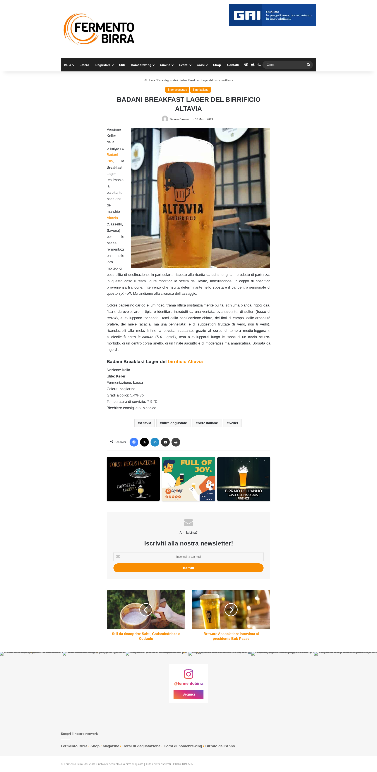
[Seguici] (188, 676)
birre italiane (208, 423)
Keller (233, 423)
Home (151, 80)
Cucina (165, 65)
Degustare (103, 65)
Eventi (183, 65)
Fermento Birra (74, 746)
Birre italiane (200, 89)
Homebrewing (141, 65)
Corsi (201, 65)
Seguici (188, 694)
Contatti (233, 65)
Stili (122, 65)
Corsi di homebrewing (183, 746)
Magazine (111, 746)
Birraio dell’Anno (220, 746)
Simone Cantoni (179, 119)
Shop (217, 65)
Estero (84, 65)
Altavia (145, 423)
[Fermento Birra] (99, 29)
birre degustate (174, 423)
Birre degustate (167, 80)
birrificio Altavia (185, 361)
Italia (67, 65)
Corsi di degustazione (141, 746)
